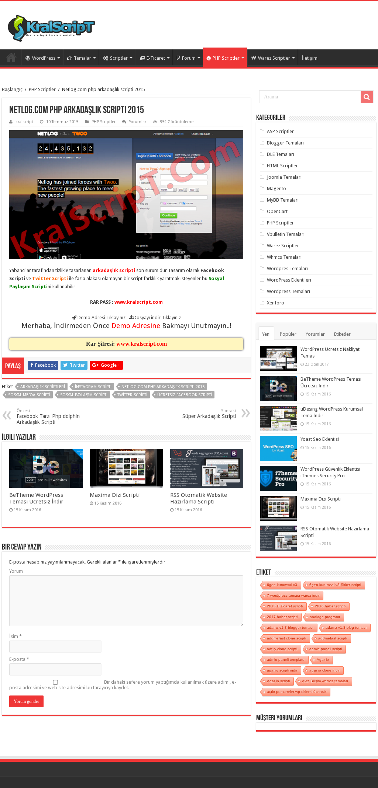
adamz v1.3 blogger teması (290, 627)
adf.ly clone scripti (282, 649)
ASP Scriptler (280, 131)
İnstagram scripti (93, 386)
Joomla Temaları (284, 177)
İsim (15, 636)
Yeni (266, 334)
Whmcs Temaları (284, 257)
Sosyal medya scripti (29, 395)
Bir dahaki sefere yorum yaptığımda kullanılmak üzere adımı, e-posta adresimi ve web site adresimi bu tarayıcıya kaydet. (122, 684)
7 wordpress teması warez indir (293, 595)
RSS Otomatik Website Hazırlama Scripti (198, 498)
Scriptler (119, 58)
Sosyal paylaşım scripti (83, 395)
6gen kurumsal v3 (282, 585)
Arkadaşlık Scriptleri (42, 386)
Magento (276, 188)
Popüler (288, 334)
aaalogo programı (325, 617)
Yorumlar (137, 121)
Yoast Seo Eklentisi (319, 439)
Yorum (16, 571)
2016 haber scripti (330, 606)
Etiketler (342, 334)
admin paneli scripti (325, 649)
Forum (189, 58)
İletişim (309, 58)
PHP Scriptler (226, 58)
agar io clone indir (324, 670)
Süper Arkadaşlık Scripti (209, 413)
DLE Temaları (280, 154)
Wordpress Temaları (288, 291)
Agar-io (323, 660)
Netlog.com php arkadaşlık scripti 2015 (163, 386)
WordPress (43, 58)
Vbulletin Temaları (286, 234)
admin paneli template (286, 660)
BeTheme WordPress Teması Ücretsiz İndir (36, 498)
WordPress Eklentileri (289, 280)
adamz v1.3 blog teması (346, 627)
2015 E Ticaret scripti (285, 606)
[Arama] (367, 97)
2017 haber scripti (282, 617)
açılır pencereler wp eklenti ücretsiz (296, 692)
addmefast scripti (332, 638)
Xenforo (275, 303)
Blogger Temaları (285, 143)
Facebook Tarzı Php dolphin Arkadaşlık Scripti (48, 416)
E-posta (19, 659)
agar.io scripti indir (282, 670)
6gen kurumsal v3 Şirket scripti (335, 585)
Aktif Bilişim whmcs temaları (325, 681)
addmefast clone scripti (286, 638)
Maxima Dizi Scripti (115, 495)
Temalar (82, 58)
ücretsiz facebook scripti (184, 395)
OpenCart (277, 211)
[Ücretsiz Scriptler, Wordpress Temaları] (51, 26)
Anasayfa (11, 57)
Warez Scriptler (274, 58)
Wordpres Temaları (287, 268)
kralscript (24, 121)
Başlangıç (12, 89)
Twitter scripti (132, 395)
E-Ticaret (156, 58)
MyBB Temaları (283, 200)
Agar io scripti (278, 681)
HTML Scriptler (282, 165)
